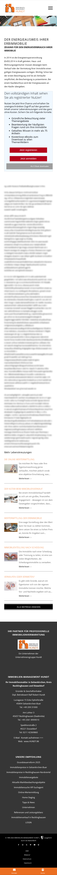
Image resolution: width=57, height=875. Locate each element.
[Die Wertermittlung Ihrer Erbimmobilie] (10, 527)
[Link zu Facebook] (19, 845)
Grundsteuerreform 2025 (28, 762)
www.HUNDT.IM (31, 741)
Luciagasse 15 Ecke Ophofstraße (28, 700)
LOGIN (28, 822)
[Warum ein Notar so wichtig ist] (10, 498)
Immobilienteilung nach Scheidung (24, 547)
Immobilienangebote (28, 777)
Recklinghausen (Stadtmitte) (28, 716)
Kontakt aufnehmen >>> (32, 737)
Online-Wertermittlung (28, 792)
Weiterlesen (24, 478)
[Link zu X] (26, 845)
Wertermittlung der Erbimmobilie (23, 518)
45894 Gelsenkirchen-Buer (28, 703)
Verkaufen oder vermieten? (19, 576)
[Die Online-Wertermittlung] (10, 468)
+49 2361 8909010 (30, 719)
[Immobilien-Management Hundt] (23, 9)
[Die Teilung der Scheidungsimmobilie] (10, 556)
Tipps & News (28, 802)
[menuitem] (49, 8)
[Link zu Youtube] (34, 845)
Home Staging (28, 797)
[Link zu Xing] (38, 845)
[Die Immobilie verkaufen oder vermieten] (10, 586)
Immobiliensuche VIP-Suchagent (28, 787)
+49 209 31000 (30, 707)
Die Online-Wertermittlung (19, 459)
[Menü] (49, 8)
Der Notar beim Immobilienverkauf (23, 488)
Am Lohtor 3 (28, 712)
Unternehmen (28, 807)
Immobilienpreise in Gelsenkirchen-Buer (28, 767)
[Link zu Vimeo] (30, 845)
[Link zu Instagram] (23, 845)
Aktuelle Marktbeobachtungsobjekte (28, 782)
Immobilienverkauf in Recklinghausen (28, 817)
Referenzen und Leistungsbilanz (28, 812)
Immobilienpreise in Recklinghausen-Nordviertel (28, 772)
